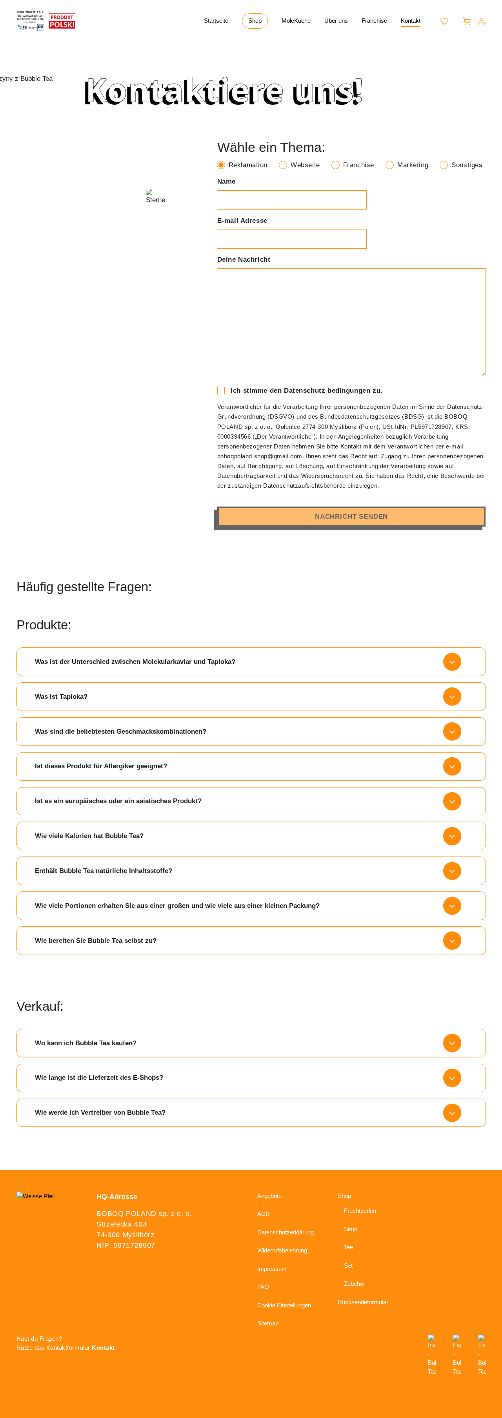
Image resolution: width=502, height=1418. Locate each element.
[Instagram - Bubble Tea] (432, 1355)
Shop (255, 20)
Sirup (350, 1229)
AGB (263, 1213)
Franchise (374, 20)
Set (348, 1265)
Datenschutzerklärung (285, 1232)
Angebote (269, 1195)
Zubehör (354, 1283)
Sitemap (267, 1323)
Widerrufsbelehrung (282, 1250)
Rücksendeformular (363, 1302)
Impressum (272, 1268)
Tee (348, 1247)
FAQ (263, 1286)
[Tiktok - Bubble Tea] (482, 1355)
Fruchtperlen (360, 1210)
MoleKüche (296, 20)
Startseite (216, 20)
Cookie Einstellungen (284, 1305)
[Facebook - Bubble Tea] (457, 1355)
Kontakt (410, 20)
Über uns (336, 20)
